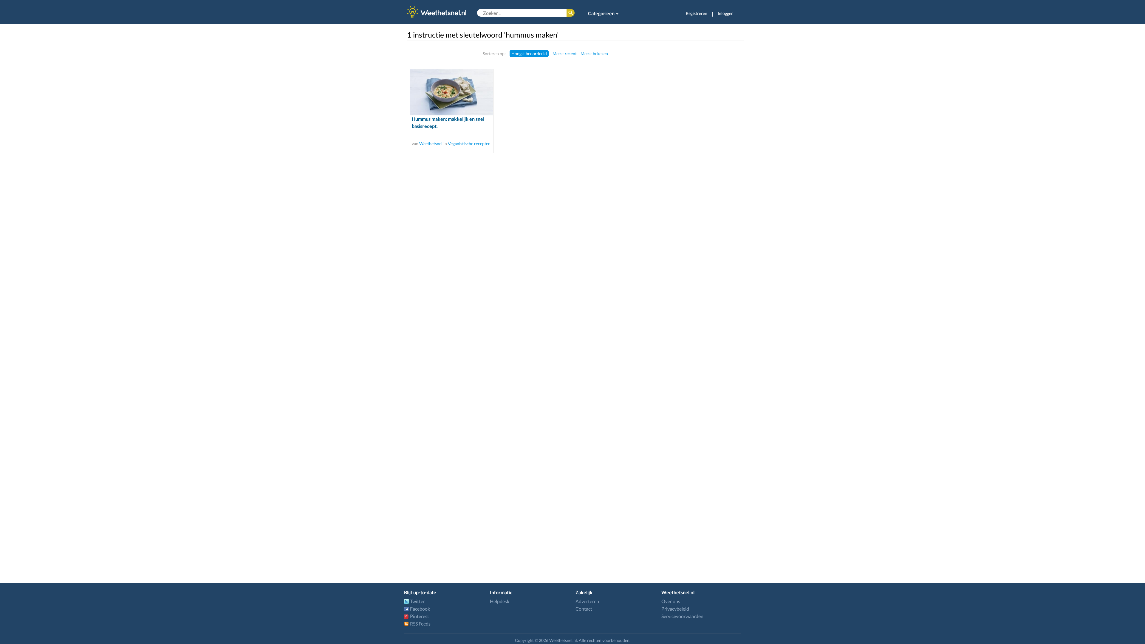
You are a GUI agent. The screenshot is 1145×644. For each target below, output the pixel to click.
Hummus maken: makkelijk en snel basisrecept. (448, 122)
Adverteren (587, 601)
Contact (583, 609)
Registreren (696, 13)
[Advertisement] (705, 139)
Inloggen (726, 13)
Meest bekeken (594, 53)
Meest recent (565, 53)
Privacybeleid (675, 609)
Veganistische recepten (469, 143)
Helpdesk (499, 601)
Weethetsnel (430, 143)
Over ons (670, 601)
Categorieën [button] (601, 13)
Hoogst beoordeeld (529, 53)
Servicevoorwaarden (682, 616)
